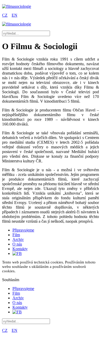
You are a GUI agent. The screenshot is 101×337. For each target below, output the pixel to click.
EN (14, 15)
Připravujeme (23, 230)
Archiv (18, 239)
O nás (17, 244)
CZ (5, 15)
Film (16, 235)
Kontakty (20, 249)
